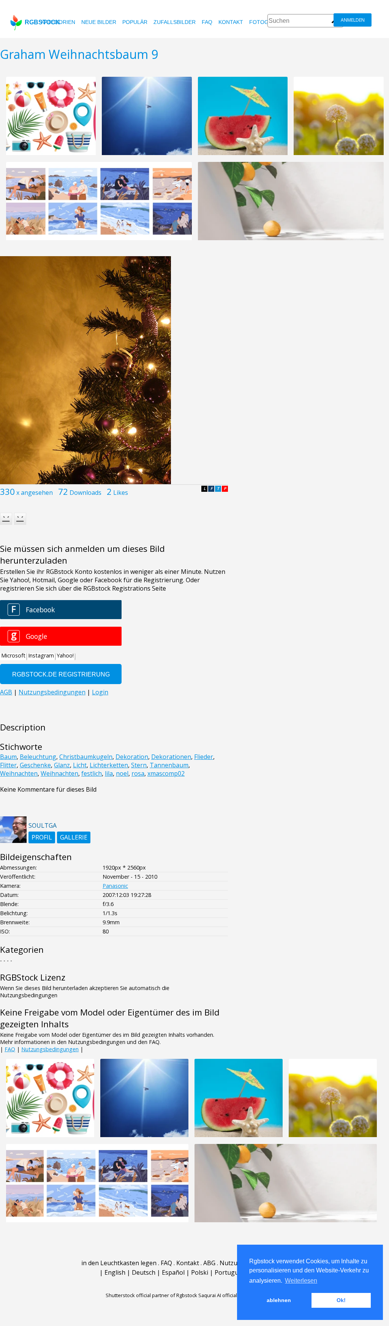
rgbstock (42, 22)
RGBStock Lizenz (32, 977)
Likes (120, 492)
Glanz (62, 765)
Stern (139, 765)
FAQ (207, 22)
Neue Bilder (98, 22)
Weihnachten (19, 773)
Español (173, 1272)
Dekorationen (171, 757)
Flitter (8, 765)
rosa (137, 773)
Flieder (203, 757)
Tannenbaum (169, 765)
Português (230, 1272)
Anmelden (353, 20)
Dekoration (131, 757)
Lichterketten (109, 765)
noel (122, 773)
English (114, 1272)
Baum (8, 757)
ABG (209, 1263)
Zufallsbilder (174, 22)
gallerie (73, 837)
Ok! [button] (341, 1300)
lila (109, 773)
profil (42, 837)
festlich (91, 773)
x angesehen (34, 492)
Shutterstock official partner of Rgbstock (151, 1295)
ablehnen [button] (279, 1300)
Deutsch (143, 1272)
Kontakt (230, 22)
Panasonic (115, 885)
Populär (134, 22)
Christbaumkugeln (85, 757)
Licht (80, 765)
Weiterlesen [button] (301, 1280)
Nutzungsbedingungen (50, 1049)
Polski (199, 1272)
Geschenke (35, 765)
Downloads (85, 492)
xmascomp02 (166, 773)
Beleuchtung (38, 757)
